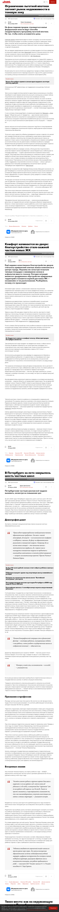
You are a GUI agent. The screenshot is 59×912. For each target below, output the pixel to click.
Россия (36, 226)
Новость (11, 453)
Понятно (53, 908)
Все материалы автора (27, 23)
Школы (43, 884)
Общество (13, 884)
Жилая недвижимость (14, 226)
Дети (19, 884)
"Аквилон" (8, 408)
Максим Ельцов (34, 321)
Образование (25, 884)
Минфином (36, 56)
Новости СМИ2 (9, 237)
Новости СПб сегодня (29, 453)
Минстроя (28, 52)
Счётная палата (10, 39)
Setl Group (29, 165)
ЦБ (31, 56)
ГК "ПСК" (42, 145)
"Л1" (21, 169)
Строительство (19, 455)
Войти (53, 2)
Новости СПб (18, 453)
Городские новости (34, 884)
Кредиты (30, 226)
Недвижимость (9, 455)
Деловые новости (40, 453)
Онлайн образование (14, 882)
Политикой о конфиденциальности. (37, 909)
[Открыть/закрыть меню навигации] (44, 2)
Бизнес (7, 884)
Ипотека (24, 226)
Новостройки (41, 455)
